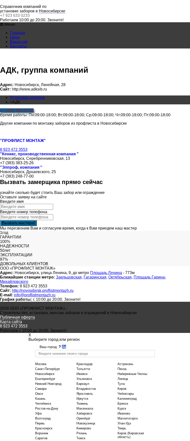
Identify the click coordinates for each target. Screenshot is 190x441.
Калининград (127, 398)
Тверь (122, 428)
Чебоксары (126, 393)
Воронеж (41, 433)
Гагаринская (95, 277)
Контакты (18, 46)
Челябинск (43, 403)
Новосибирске (52, 11)
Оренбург (83, 418)
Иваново (124, 413)
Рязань (81, 433)
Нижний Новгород (48, 384)
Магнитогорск (128, 418)
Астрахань (125, 364)
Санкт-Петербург (47, 369)
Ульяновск (84, 379)
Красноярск (43, 428)
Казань (40, 398)
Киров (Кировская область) (131, 435)
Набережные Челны (132, 374)
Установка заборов (27, 97)
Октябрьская (120, 277)
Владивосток (86, 389)
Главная (17, 33)
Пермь (40, 423)
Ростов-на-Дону (46, 408)
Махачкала (84, 408)
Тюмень (82, 403)
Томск (80, 438)
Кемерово (83, 428)
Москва (40, 364)
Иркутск (82, 398)
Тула (121, 384)
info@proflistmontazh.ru (34, 295)
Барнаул (82, 384)
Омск (39, 393)
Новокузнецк (85, 423)
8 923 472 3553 (13, 149)
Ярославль (84, 393)
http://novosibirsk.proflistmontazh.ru (42, 290)
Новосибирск (44, 374)
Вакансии (18, 42)
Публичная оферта (17, 317)
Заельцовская (69, 277)
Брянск (123, 403)
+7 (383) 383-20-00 (17, 110)
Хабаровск (84, 413)
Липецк (123, 379)
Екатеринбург (45, 379)
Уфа (38, 413)
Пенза (122, 369)
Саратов (41, 438)
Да (64, 347)
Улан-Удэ (124, 423)
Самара (41, 389)
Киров (122, 389)
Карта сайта (11, 322)
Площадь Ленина (106, 273)
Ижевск (82, 374)
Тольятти (83, 369)
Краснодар (84, 364)
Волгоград (43, 418)
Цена (15, 37)
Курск (122, 408)
